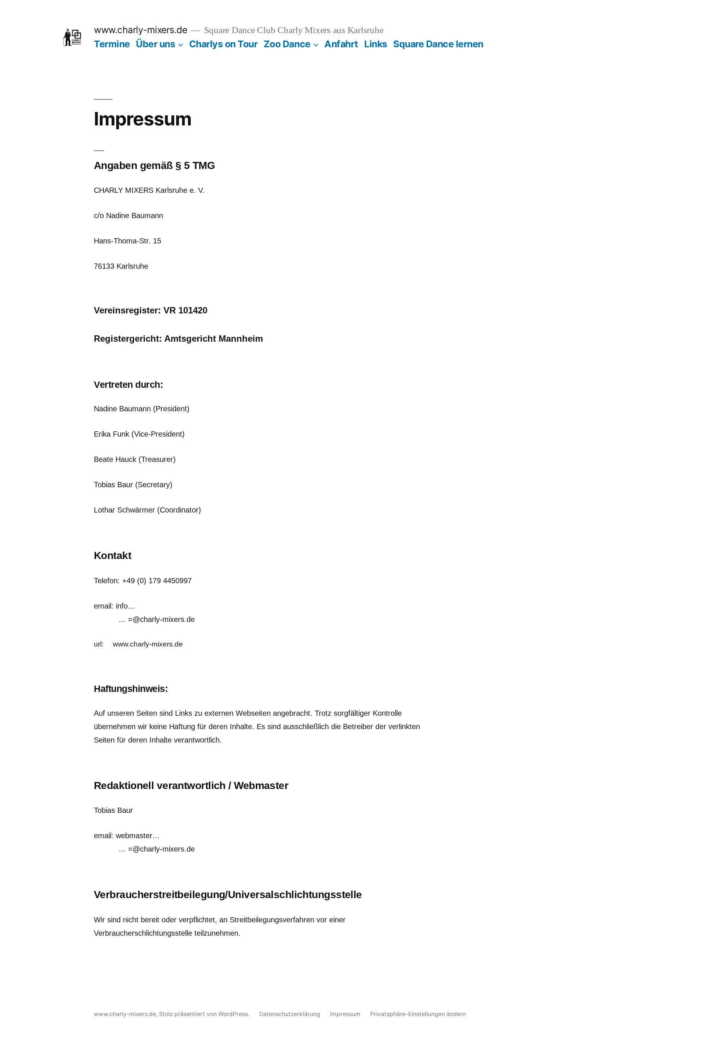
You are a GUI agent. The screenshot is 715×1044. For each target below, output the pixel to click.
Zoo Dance (287, 44)
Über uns (155, 44)
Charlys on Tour (223, 44)
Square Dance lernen (438, 44)
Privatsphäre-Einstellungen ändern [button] (418, 1014)
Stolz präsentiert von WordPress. (205, 1014)
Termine (112, 44)
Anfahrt (341, 44)
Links (375, 44)
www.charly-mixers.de (140, 29)
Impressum (345, 1014)
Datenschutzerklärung (289, 1014)
